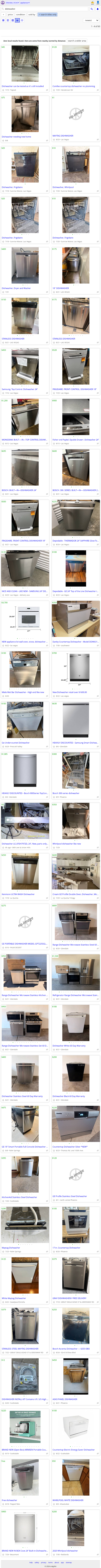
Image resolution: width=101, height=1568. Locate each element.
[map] (22, 20)
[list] (3, 20)
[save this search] (97, 9)
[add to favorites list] (3, 90)
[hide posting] (47, 90)
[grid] (12, 20)
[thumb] (8, 20)
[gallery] (17, 20)
